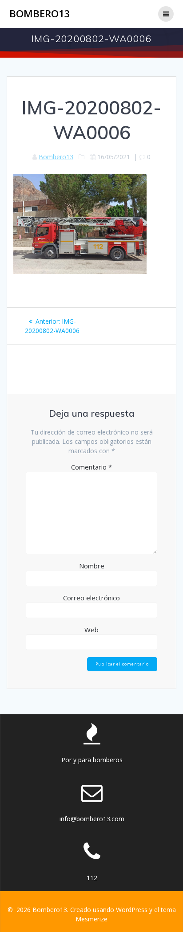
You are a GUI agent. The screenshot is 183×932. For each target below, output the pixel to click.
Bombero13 (39, 14)
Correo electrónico (91, 597)
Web (91, 629)
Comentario (91, 466)
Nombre (91, 565)
